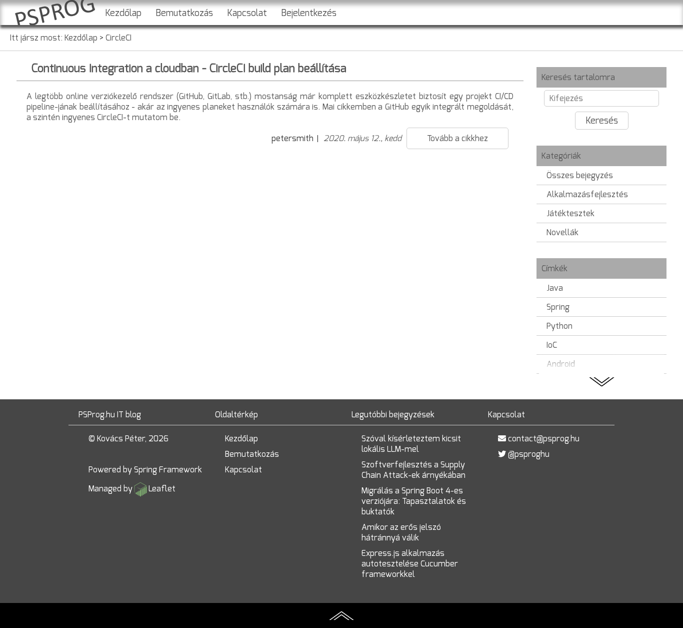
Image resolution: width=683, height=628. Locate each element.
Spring (558, 307)
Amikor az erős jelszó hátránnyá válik (401, 532)
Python (559, 326)
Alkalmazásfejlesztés (587, 194)
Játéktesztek (570, 213)
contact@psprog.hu (544, 438)
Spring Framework (168, 469)
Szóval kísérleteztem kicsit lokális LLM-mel (411, 443)
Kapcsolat (247, 13)
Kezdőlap (123, 13)
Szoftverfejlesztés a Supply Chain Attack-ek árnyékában (414, 469)
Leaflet (162, 488)
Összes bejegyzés (579, 175)
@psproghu (529, 454)
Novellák (562, 232)
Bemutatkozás (184, 13)
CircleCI (119, 38)
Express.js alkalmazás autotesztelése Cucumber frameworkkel (410, 563)
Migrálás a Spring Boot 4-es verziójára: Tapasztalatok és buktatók (414, 501)
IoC (551, 345)
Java (554, 288)
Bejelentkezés (308, 13)
